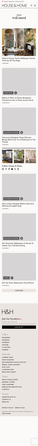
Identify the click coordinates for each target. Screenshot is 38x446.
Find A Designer (8, 384)
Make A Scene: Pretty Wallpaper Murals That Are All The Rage (18, 59)
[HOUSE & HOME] (14, 5)
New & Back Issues (9, 372)
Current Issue (7, 357)
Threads (5, 350)
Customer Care (8, 369)
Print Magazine (8, 360)
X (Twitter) (6, 347)
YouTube (5, 345)
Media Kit (5, 402)
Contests (5, 389)
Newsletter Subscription (12, 387)
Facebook (6, 340)
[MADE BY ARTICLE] (6, 413)
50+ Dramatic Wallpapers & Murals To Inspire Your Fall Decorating (18, 244)
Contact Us (6, 399)
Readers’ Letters (8, 382)
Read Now (5, 63)
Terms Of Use (20, 408)
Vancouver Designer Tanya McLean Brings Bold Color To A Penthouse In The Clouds (18, 139)
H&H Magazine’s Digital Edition (14, 362)
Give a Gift (6, 367)
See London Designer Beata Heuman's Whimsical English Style (18, 204)
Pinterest (5, 342)
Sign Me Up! (19, 327)
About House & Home (10, 379)
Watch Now (6, 103)
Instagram (6, 337)
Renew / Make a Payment (11, 364)
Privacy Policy (8, 408)
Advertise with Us (9, 397)
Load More (19, 290)
